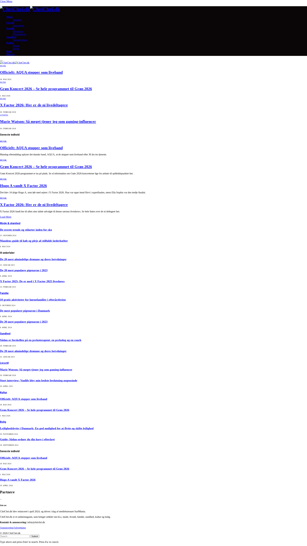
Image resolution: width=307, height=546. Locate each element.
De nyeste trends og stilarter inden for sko (26, 229)
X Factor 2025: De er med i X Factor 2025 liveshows (32, 281)
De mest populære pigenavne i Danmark (25, 310)
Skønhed (17, 20)
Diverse (10, 54)
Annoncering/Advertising (13, 527)
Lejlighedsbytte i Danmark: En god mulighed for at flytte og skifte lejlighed (47, 428)
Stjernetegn (18, 25)
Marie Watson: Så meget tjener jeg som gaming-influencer (48, 121)
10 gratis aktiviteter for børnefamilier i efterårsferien (33, 299)
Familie (10, 28)
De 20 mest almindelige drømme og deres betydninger (33, 259)
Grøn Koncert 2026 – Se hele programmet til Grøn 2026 (46, 89)
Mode (9, 17)
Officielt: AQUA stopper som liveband (31, 72)
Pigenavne (18, 31)
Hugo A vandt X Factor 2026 (23, 186)
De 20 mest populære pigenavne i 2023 (23, 270)
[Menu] (1, 60)
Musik (16, 45)
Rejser (16, 48)
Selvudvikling (20, 40)
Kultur (10, 43)
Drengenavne (19, 34)
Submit (34, 536)
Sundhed (11, 37)
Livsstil (10, 22)
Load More (5, 217)
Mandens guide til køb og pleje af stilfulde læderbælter (34, 240)
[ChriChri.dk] (153, 9)
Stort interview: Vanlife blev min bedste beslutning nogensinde (38, 380)
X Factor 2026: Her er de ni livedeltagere (34, 105)
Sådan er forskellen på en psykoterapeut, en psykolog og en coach (40, 340)
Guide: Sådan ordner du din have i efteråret (27, 439)
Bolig (9, 51)
